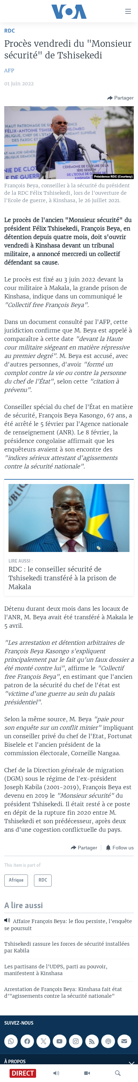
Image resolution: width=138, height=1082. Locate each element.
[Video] (87, 1073)
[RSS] (92, 1041)
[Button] (120, 98)
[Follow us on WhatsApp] (11, 1041)
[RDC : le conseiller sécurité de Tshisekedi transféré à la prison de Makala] (69, 518)
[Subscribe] (124, 1041)
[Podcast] (108, 1041)
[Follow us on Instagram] (75, 1041)
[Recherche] (117, 1073)
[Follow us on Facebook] (27, 1041)
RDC (9, 31)
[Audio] (56, 1073)
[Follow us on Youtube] (59, 1041)
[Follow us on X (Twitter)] (43, 1041)
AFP (9, 70)
